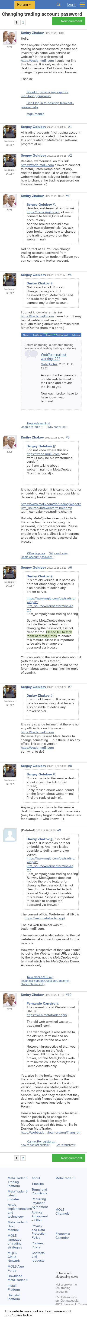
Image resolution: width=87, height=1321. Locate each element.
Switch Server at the (33, 984)
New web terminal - (39, 423)
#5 (68, 437)
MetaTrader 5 (65, 1178)
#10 (68, 995)
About (36, 1178)
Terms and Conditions (39, 1191)
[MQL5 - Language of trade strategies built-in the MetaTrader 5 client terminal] (7, 5)
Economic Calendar (62, 1235)
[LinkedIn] (65, 1267)
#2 (70, 155)
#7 (70, 687)
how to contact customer (36, 1145)
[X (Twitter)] (73, 1259)
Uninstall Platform (14, 1297)
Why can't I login (58, 427)
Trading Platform (18, 1182)
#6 (70, 567)
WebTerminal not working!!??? (53, 357)
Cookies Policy (37, 1245)
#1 (70, 127)
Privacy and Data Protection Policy (39, 1231)
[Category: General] (9, 22)
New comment (71, 21)
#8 (70, 766)
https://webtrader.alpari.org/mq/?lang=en (51, 1132)
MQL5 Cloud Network (14, 1257)
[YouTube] (58, 1267)
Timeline (38, 1184)
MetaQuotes (49, 364)
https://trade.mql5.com (37, 60)
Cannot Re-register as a (42, 1141)
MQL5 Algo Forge (16, 1268)
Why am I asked (59, 553)
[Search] (58, 4)
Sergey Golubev (33, 127)
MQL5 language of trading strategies (15, 1241)
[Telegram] (65, 1259)
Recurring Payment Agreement (40, 1203)
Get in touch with (66, 1145)
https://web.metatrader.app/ (45, 918)
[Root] (3, 22)
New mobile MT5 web (41, 977)
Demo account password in (38, 557)
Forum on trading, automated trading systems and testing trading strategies (50, 346)
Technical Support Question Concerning (46, 980)
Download (18, 1278)
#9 (59, 830)
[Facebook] (58, 1259)
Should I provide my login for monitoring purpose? (44, 94)
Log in (71, 4)
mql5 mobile (35, 114)
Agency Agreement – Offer (40, 1216)
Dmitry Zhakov (32, 33)
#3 (68, 196)
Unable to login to (32, 427)
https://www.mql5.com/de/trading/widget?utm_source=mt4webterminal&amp (51, 506)
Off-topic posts (36, 553)
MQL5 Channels (62, 1211)
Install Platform (14, 1287)
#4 (70, 275)
